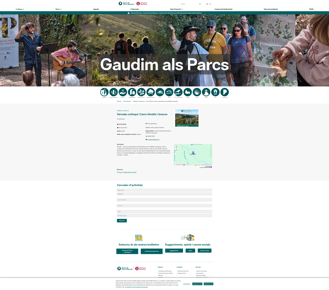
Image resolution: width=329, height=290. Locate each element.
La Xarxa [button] (19, 9)
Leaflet (198, 164)
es (210, 4)
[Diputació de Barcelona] (131, 268)
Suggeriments (174, 250)
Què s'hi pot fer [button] (175, 9)
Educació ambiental (271, 9)
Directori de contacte (201, 271)
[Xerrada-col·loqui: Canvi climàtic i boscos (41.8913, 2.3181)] (193, 153)
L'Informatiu (134, 9)
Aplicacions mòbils (201, 275)
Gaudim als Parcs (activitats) (127, 251)
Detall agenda (127, 101)
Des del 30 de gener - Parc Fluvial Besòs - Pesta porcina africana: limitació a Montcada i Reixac (166, 13)
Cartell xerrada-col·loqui (129, 172)
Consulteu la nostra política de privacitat (136, 287)
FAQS (311, 9)
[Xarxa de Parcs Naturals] (133, 3)
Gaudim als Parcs (181, 273)
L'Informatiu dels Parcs (152, 251)
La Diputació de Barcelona (165, 271)
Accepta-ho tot (197, 284)
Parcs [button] (58, 9)
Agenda (96, 9)
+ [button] (176, 146)
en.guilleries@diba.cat (153, 139)
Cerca (121, 220)
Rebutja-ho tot (209, 284)
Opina (190, 250)
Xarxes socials (204, 250)
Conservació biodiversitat (223, 9)
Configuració (186, 284)
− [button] (176, 149)
